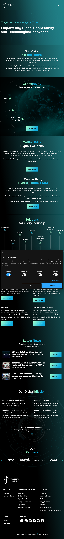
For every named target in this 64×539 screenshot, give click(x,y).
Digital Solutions (23, 496)
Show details (55, 280)
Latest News (6, 526)
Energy (25, 239)
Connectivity (22, 493)
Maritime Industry (45, 499)
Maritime (19, 232)
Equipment (21, 505)
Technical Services (24, 507)
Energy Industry (44, 502)
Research (32, 230)
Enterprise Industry (45, 496)
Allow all (52, 285)
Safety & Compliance (25, 502)
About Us (5, 493)
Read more (55, 354)
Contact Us (6, 523)
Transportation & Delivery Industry (50, 510)
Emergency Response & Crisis (40, 238)
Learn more (32, 129)
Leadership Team (8, 496)
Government (5, 227)
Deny (31, 285)
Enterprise (13, 241)
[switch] (24, 274)
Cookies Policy (43, 534)
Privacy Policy (32, 534)
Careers (4, 520)
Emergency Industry (45, 507)
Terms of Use (20, 534)
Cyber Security (23, 499)
